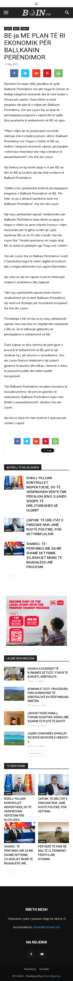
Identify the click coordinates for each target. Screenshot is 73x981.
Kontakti (44, 969)
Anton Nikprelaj (51, 976)
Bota (16, 28)
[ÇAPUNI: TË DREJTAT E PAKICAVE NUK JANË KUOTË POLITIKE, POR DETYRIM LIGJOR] (14, 525)
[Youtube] (42, 954)
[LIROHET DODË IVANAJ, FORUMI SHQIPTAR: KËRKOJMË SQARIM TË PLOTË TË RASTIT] (14, 718)
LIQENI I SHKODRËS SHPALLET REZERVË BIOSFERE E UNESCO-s (48, 737)
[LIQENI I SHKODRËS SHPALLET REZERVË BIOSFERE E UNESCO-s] (14, 738)
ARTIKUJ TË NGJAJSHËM (22, 467)
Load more (35, 753)
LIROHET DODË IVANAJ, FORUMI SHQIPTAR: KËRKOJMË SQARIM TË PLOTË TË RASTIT (48, 717)
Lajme (8, 28)
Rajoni (25, 28)
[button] (67, 12)
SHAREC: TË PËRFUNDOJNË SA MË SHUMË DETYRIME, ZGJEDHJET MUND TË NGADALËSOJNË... (18, 855)
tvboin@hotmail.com (46, 927)
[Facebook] (31, 954)
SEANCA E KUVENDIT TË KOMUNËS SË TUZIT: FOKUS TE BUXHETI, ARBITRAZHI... (48, 672)
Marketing (30, 969)
